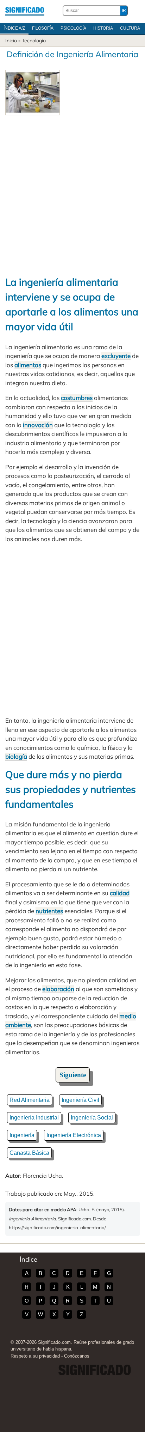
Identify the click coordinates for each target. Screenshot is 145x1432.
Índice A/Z (14, 28)
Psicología (73, 28)
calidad (120, 893)
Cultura (130, 28)
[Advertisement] (72, 191)
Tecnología (34, 40)
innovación (38, 425)
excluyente (116, 355)
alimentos (27, 365)
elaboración (58, 989)
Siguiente (72, 1075)
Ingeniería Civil (80, 1100)
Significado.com (24, 11)
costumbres (77, 397)
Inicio (11, 40)
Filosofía (42, 28)
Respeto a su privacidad (35, 1356)
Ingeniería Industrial (34, 1118)
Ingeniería (22, 1135)
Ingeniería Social (92, 1118)
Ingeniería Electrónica (73, 1135)
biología (16, 756)
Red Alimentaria (30, 1100)
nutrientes (49, 911)
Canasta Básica (29, 1153)
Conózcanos (76, 1356)
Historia (103, 28)
